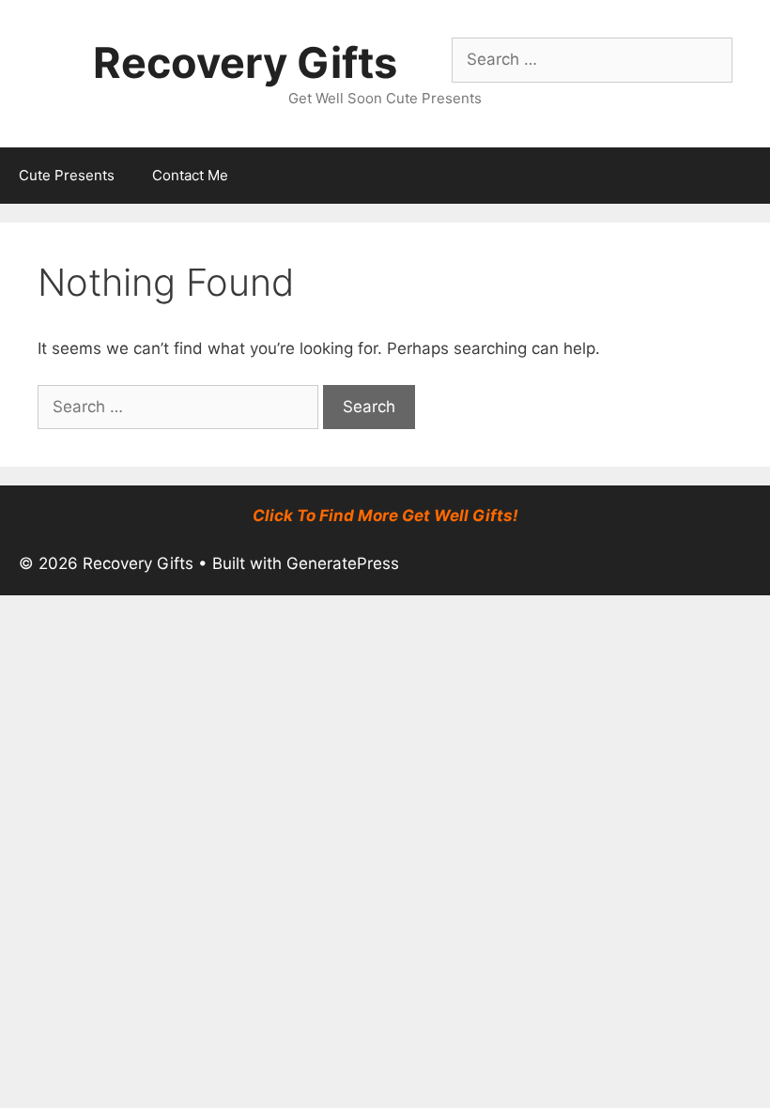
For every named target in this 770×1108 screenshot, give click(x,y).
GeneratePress (342, 563)
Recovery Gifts (245, 62)
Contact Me (190, 175)
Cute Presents (67, 175)
